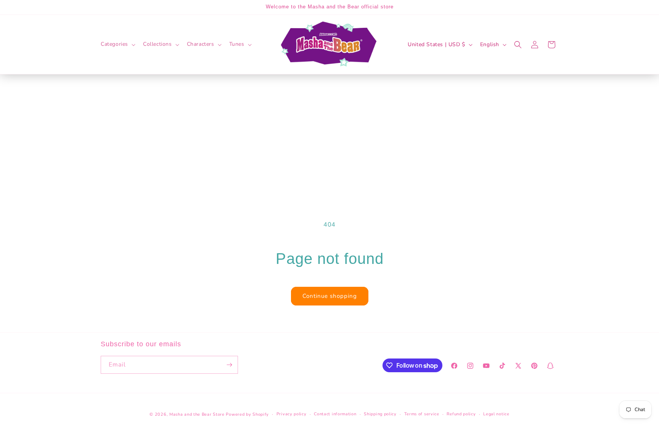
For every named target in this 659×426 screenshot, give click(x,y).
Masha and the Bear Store (197, 414)
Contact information (335, 414)
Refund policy (461, 414)
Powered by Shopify (247, 414)
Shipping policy (380, 414)
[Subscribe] (229, 365)
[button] (117, 44)
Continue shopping (329, 296)
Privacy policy (291, 414)
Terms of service (421, 414)
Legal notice (496, 414)
